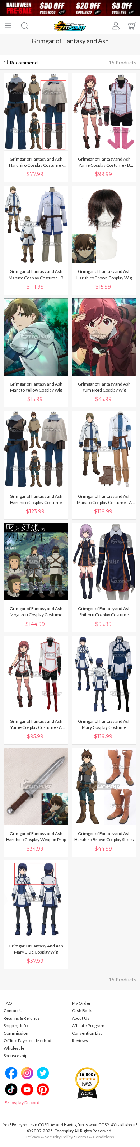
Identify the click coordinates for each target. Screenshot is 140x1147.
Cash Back (82, 1010)
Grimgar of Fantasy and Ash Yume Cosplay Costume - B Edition (104, 162)
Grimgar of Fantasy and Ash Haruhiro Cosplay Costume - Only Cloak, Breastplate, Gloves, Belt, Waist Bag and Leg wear (36, 162)
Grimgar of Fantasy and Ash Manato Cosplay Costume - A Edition (104, 499)
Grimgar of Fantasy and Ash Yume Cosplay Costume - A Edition (36, 724)
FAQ (8, 1003)
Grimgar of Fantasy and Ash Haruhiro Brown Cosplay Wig (104, 274)
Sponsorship (15, 1055)
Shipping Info (16, 1025)
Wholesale (14, 1048)
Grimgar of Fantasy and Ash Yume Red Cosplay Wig (104, 387)
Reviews (80, 1040)
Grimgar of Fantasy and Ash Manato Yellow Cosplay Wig (36, 387)
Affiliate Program (88, 1025)
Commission (16, 1033)
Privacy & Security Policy (49, 1136)
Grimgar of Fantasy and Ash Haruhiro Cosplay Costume (36, 499)
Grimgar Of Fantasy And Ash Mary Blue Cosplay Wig (36, 949)
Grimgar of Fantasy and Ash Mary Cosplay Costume (104, 724)
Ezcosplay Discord (22, 1102)
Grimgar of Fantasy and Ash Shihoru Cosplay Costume (104, 611)
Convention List (87, 1033)
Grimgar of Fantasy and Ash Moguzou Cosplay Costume (36, 611)
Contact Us (14, 1010)
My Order (81, 1003)
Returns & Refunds (22, 1018)
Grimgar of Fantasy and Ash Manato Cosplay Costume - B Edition (36, 274)
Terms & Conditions (95, 1136)
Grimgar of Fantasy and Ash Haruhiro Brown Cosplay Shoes (104, 836)
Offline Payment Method (27, 1040)
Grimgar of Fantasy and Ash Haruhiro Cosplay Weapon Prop (36, 836)
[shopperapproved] (87, 1082)
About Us (80, 1018)
